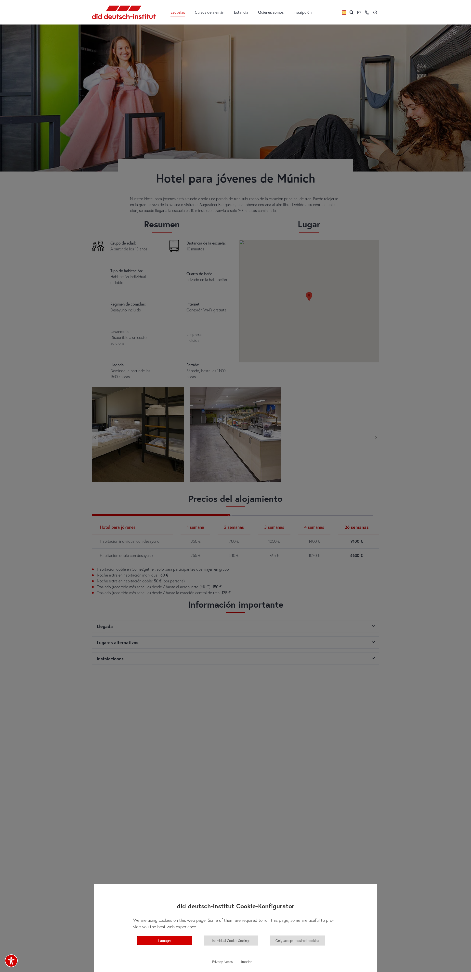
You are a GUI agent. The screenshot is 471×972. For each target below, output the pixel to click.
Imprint (246, 961)
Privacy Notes (222, 961)
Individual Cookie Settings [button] (231, 940)
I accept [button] (164, 940)
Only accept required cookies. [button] (297, 940)
